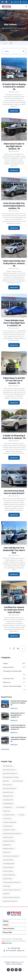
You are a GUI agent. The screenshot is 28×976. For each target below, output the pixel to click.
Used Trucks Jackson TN (10, 901)
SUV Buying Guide (8, 860)
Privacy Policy (7, 932)
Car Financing (20, 807)
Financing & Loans (8, 678)
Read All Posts (5, 749)
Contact (5, 925)
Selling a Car (6, 682)
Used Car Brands (8, 871)
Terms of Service (8, 928)
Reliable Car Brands (8, 841)
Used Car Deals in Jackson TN (11, 882)
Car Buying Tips (7, 807)
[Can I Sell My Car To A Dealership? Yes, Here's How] (14, 533)
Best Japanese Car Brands (10, 777)
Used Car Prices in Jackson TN (11, 890)
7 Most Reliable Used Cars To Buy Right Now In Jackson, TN (14, 323)
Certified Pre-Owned (9, 830)
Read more (14, 111)
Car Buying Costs (8, 800)
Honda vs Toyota (8, 837)
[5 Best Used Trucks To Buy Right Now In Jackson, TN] (14, 129)
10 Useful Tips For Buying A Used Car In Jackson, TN (14, 87)
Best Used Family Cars (9, 788)
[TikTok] (20, 969)
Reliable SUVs (7, 845)
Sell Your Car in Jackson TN (10, 856)
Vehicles (6, 921)
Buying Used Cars (8, 796)
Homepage (4, 43)
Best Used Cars (7, 785)
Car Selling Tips (7, 826)
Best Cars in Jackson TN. (10, 773)
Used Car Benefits (8, 867)
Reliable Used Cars (8, 848)
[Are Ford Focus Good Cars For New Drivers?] (14, 476)
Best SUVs (6, 781)
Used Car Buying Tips (9, 875)
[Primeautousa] (6, 7)
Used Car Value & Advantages (12, 686)
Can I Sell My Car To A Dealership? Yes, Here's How (14, 550)
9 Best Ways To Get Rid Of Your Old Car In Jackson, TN (14, 380)
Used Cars (6, 893)
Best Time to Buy (18, 781)
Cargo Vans (6, 811)
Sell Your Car (6, 852)
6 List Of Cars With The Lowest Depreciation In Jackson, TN (14, 206)
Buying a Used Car (8, 667)
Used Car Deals (7, 878)
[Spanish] (6, 2)
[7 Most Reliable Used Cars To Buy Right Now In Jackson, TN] (14, 305)
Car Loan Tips (7, 818)
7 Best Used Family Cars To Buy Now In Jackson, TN (14, 263)
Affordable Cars (7, 766)
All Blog (5, 663)
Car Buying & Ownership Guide (12, 671)
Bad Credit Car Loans (9, 770)
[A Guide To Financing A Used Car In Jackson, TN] (14, 420)
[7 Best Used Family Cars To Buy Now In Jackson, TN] (14, 246)
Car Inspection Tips (8, 815)
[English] (2, 2)
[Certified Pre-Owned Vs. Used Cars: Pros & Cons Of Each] (14, 592)
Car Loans (21, 815)
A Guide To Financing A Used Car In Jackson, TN (14, 436)
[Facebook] (8, 969)
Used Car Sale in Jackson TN (11, 897)
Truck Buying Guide (8, 863)
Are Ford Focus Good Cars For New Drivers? (14, 492)
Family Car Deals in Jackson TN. (12, 833)
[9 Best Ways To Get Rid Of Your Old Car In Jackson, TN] (14, 363)
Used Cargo (6, 886)
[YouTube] (12, 969)
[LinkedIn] (16, 969)
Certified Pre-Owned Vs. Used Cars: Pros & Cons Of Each (14, 610)
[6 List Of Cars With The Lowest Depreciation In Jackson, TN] (14, 188)
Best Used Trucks (8, 792)
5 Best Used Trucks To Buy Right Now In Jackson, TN (14, 146)
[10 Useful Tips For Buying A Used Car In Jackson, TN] (14, 69)
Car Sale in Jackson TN (9, 822)
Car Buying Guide (8, 803)
